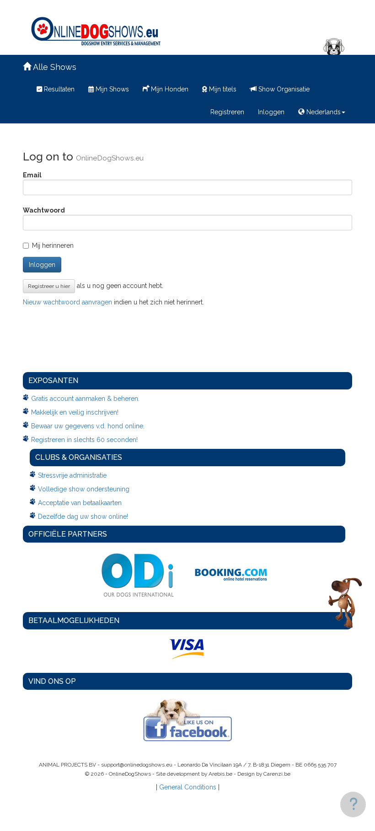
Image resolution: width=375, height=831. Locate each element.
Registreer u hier (49, 286)
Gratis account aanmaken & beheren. (85, 398)
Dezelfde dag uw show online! (83, 516)
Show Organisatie (283, 89)
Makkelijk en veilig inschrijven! (74, 412)
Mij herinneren (53, 245)
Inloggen (271, 112)
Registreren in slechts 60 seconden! (84, 439)
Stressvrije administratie (72, 475)
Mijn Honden (168, 89)
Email (32, 175)
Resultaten (58, 89)
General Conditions (187, 787)
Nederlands (323, 112)
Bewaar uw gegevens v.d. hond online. (88, 426)
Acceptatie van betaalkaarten (80, 502)
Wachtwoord (44, 210)
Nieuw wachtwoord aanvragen (67, 302)
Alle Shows (53, 67)
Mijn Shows (111, 89)
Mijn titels (221, 89)
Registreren (227, 112)
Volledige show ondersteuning (83, 489)
